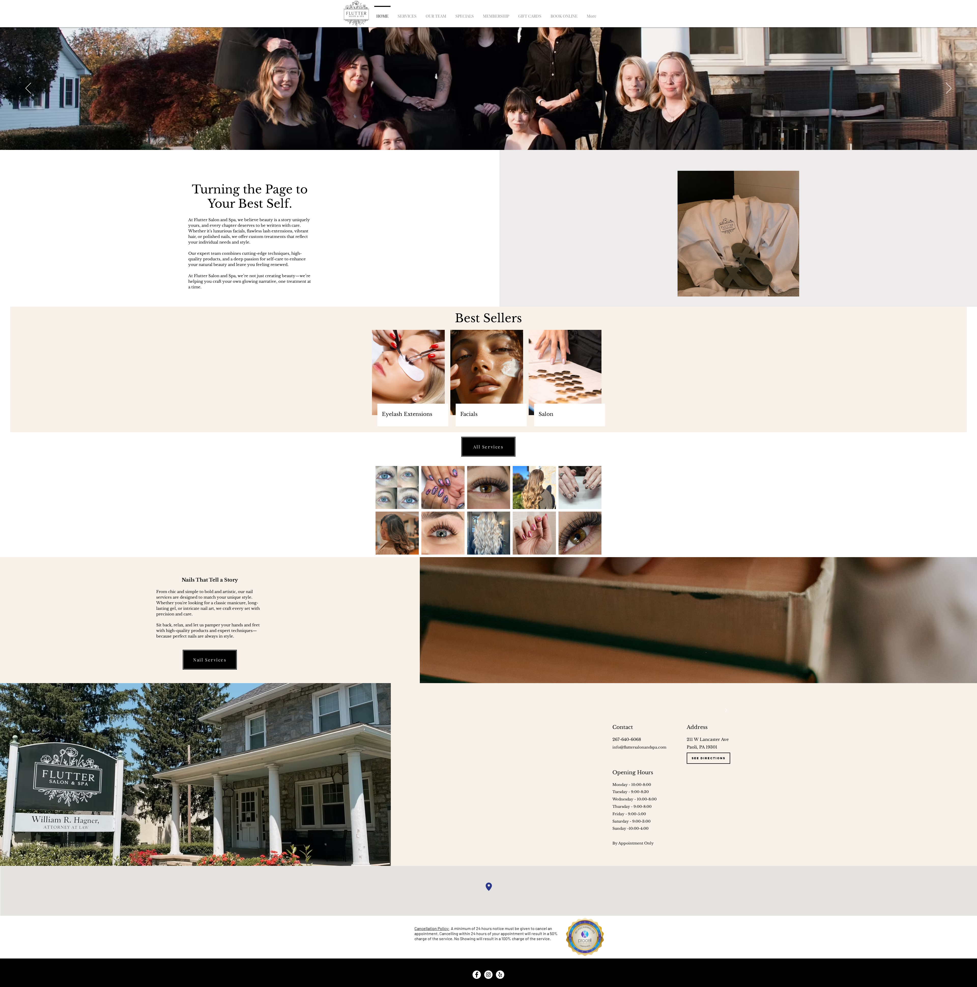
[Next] (949, 88)
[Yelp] (500, 974)
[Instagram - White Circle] (488, 974)
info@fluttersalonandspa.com (639, 747)
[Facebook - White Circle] (476, 974)
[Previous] (28, 88)
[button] (591, 13)
